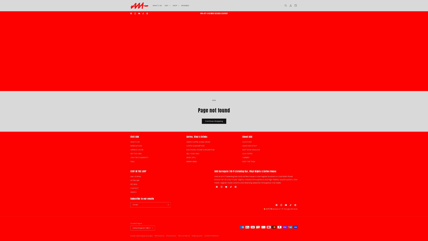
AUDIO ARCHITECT (249, 146)
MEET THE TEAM (248, 161)
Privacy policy (171, 236)
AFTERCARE (134, 180)
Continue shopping (214, 121)
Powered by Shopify (146, 236)
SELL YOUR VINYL (193, 154)
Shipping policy (197, 236)
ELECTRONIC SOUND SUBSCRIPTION (200, 150)
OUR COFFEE (247, 154)
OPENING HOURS (136, 150)
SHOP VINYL (191, 157)
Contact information (211, 236)
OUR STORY (247, 142)
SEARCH (133, 192)
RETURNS (133, 184)
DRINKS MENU (191, 161)
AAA (137, 236)
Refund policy (159, 236)
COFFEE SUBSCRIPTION (195, 146)
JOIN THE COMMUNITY (139, 157)
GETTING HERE (136, 154)
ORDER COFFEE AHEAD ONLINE (198, 142)
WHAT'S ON (135, 142)
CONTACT (134, 188)
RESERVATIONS (136, 146)
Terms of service (184, 236)
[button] (167, 5)
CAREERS (245, 157)
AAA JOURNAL (135, 176)
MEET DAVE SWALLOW (251, 150)
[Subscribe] (168, 204)
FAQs (132, 161)
